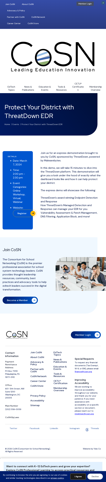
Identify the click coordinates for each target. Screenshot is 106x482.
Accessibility (37, 400)
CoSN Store (33, 23)
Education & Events (45, 88)
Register (22, 213)
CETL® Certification (78, 86)
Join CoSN (10, 4)
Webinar (18, 202)
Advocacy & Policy (16, 10)
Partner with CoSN (15, 17)
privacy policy (57, 478)
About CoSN (28, 4)
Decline (95, 476)
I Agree (78, 476)
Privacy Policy (38, 396)
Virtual (16, 198)
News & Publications (28, 88)
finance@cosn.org (83, 371)
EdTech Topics (11, 88)
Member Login (85, 3)
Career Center (14, 23)
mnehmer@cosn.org (84, 413)
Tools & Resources (61, 88)
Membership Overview (95, 88)
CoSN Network (38, 17)
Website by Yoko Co (92, 448)
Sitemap (35, 405)
